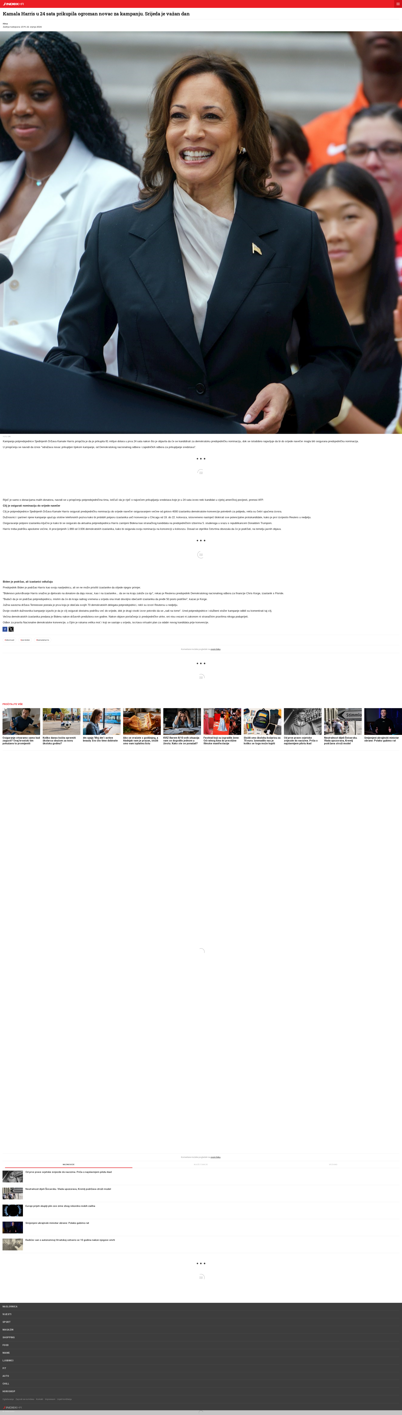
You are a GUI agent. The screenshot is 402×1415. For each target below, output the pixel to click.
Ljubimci (8, 1360)
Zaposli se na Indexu (25, 1399)
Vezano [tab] (333, 1165)
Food (6, 1345)
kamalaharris (42, 640)
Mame (6, 1353)
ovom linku (215, 649)
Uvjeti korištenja (64, 1399)
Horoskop (9, 1391)
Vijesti (7, 1314)
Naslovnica (10, 1306)
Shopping (9, 1337)
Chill (6, 1383)
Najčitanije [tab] (201, 1165)
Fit (4, 1368)
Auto (6, 1376)
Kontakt (39, 1399)
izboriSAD (9, 640)
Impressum (50, 1399)
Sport (7, 1322)
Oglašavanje (8, 1399)
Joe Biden (25, 640)
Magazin (8, 1329)
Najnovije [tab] (69, 1165)
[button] (398, 4)
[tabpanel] (201, 1212)
